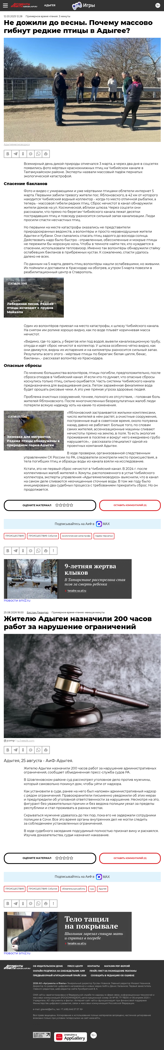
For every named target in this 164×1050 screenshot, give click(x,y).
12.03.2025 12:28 (13, 16)
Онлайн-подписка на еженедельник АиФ (59, 971)
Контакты (93, 966)
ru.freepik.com (25, 740)
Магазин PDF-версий (117, 966)
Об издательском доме (48, 966)
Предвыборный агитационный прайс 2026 (59, 975)
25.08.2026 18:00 (14, 612)
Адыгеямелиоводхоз (17, 144)
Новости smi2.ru (17, 600)
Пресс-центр (75, 966)
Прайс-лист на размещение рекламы (113, 971)
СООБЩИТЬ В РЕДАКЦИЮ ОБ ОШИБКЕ (112, 975)
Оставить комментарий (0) (130, 505)
